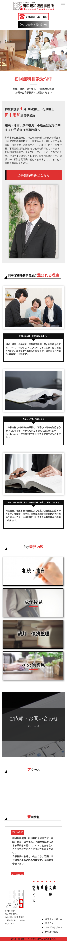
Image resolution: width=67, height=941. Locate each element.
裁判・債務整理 (46, 885)
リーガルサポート (53, 927)
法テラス (49, 923)
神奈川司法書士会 (53, 919)
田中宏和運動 (51, 931)
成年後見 (42, 884)
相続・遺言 (38, 884)
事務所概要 (54, 884)
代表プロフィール (33, 892)
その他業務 (50, 887)
